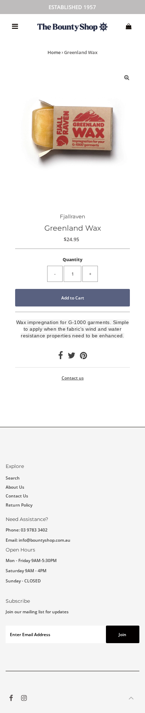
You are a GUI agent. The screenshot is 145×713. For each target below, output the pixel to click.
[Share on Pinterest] (83, 356)
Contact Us (17, 496)
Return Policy (19, 505)
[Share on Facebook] (60, 356)
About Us (15, 487)
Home (54, 52)
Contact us (73, 378)
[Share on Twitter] (71, 356)
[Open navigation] (15, 26)
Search (13, 478)
